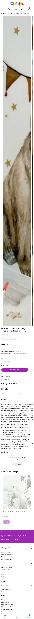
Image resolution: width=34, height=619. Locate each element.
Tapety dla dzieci (11, 13)
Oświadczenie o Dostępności (8, 607)
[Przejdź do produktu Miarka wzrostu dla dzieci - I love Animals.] (17, 492)
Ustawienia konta (6, 592)
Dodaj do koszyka (14, 369)
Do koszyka (6, 522)
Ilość (2, 358)
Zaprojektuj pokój (5, 569)
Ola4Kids (3, 13)
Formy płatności (5, 552)
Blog (2, 576)
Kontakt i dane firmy (6, 609)
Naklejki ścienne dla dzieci (23, 13)
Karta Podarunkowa (6, 567)
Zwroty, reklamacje (6, 557)
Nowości (3, 574)
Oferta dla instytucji (6, 559)
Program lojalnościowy (7, 604)
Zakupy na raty (5, 602)
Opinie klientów (5, 579)
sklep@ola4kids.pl (22, 536)
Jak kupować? (4, 600)
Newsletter (4, 581)
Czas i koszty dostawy (7, 554)
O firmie (3, 611)
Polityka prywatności (6, 614)
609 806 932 (8, 536)
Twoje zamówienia (6, 589)
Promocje (3, 572)
